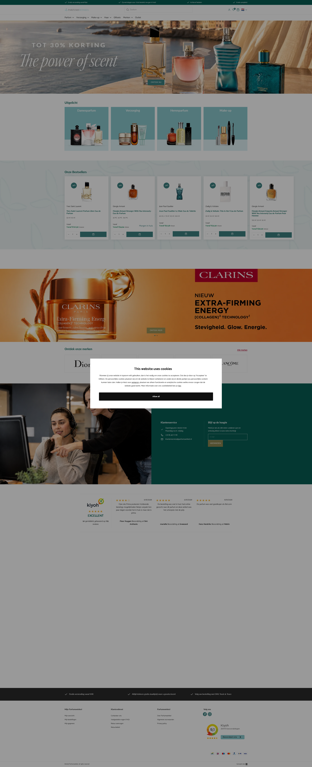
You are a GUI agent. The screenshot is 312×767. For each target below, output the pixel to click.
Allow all (156, 396)
